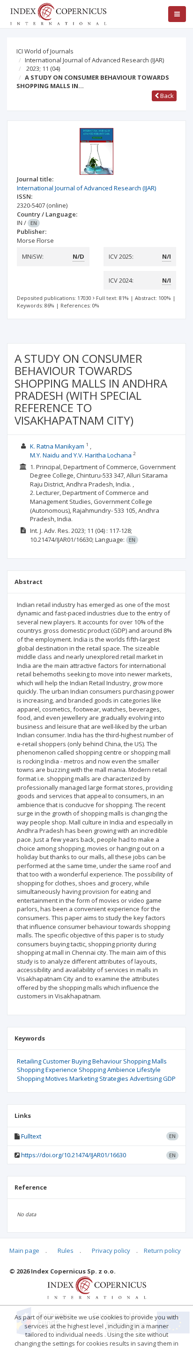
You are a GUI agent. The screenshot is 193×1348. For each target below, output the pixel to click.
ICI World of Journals (45, 51)
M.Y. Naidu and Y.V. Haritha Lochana (81, 455)
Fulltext (31, 1136)
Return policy (162, 1250)
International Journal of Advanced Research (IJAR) (94, 60)
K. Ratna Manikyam (57, 446)
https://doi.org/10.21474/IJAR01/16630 (73, 1155)
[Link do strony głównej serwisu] (58, 13)
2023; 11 (43, 68)
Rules (66, 1250)
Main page (24, 1250)
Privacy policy (111, 1250)
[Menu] (177, 14)
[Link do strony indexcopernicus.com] (96, 1287)
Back (166, 95)
